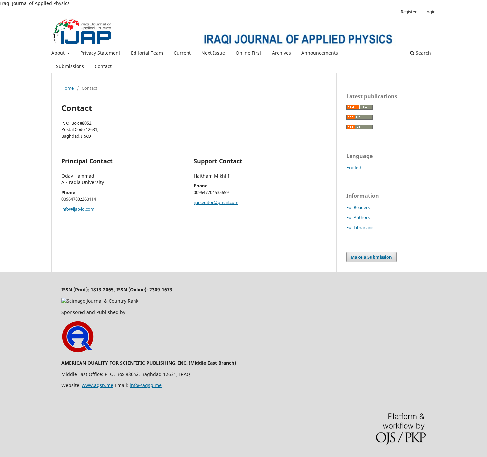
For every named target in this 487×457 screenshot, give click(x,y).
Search (422, 53)
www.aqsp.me (97, 385)
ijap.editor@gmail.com (216, 202)
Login (430, 12)
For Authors (358, 217)
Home (67, 88)
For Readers (358, 207)
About (58, 53)
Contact (103, 66)
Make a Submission (371, 257)
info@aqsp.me (146, 385)
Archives (281, 53)
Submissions (70, 66)
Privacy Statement (100, 53)
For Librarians (359, 227)
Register (409, 12)
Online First (248, 53)
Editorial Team (147, 53)
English (354, 167)
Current (182, 53)
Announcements (319, 53)
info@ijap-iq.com (77, 209)
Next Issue (213, 53)
